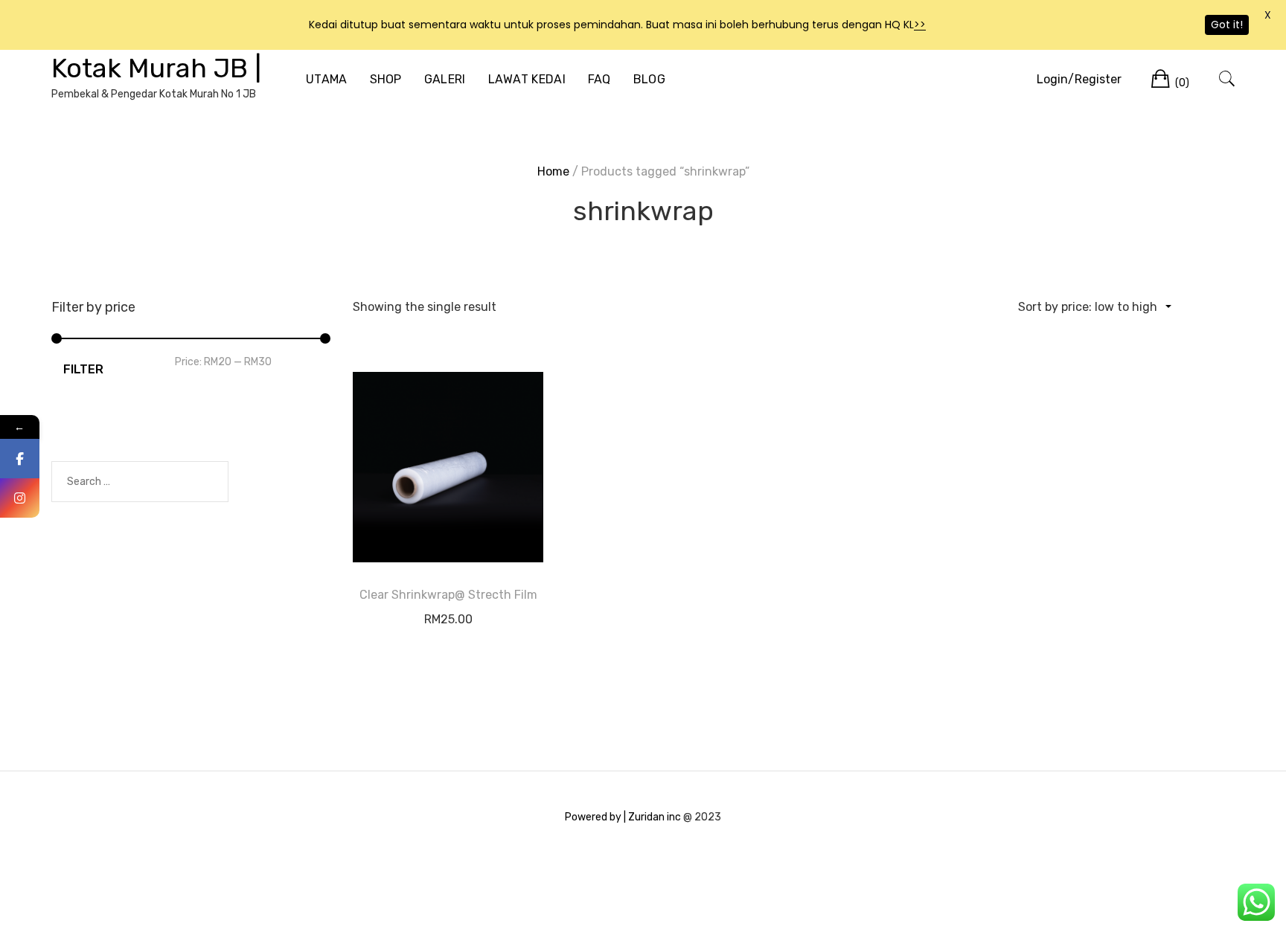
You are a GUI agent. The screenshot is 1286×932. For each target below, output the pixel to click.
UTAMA (327, 79)
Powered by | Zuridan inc (623, 817)
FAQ (599, 79)
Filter (83, 369)
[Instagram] (19, 498)
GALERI (445, 79)
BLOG (649, 79)
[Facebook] (19, 458)
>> (920, 24)
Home (553, 171)
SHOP (386, 79)
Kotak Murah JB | (156, 68)
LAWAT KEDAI (527, 79)
